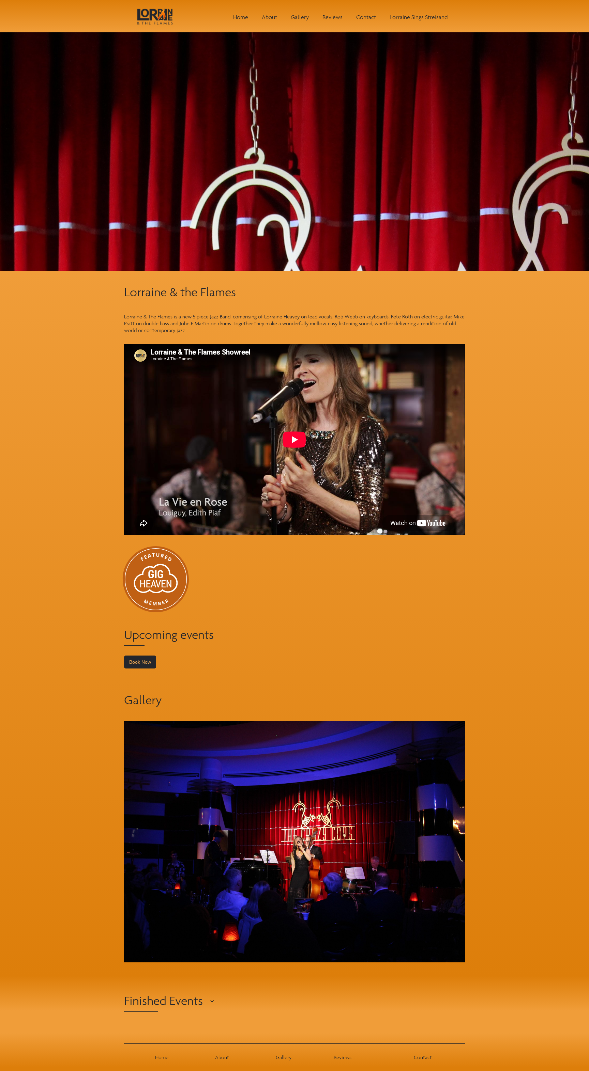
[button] (141, 1005)
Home (240, 17)
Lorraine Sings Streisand (419, 17)
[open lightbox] (294, 841)
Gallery (300, 17)
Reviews (332, 17)
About (269, 17)
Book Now (140, 662)
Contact (366, 17)
